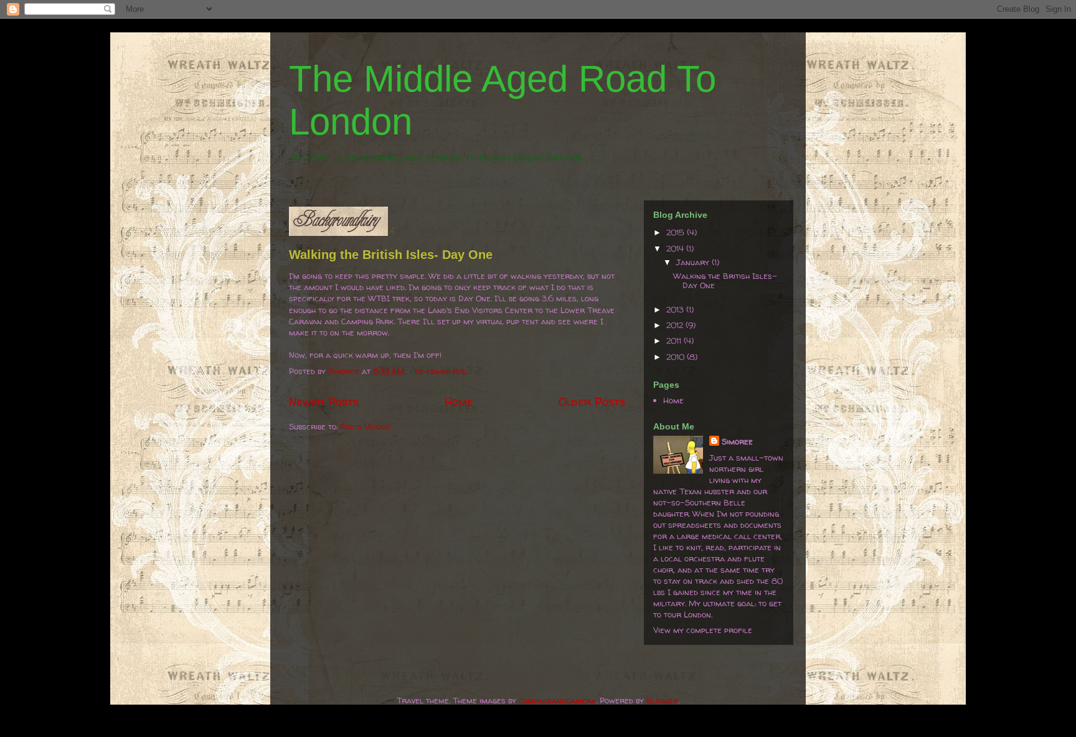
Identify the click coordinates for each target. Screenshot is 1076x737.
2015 (676, 232)
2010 (676, 356)
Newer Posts (324, 402)
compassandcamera (557, 700)
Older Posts (592, 402)
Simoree (737, 441)
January (694, 262)
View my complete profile (702, 630)
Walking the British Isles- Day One (391, 254)
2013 (676, 309)
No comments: (442, 371)
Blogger (662, 700)
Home (459, 402)
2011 (675, 340)
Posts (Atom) (364, 426)
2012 (676, 325)
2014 (676, 248)
